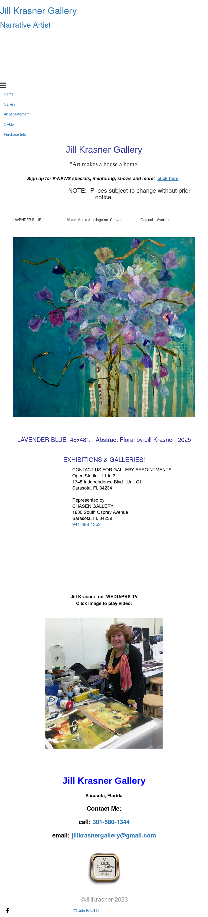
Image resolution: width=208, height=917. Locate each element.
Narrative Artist (25, 24)
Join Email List (89, 910)
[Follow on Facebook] (8, 910)
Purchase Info (15, 76)
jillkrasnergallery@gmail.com (114, 835)
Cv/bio (9, 66)
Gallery (9, 46)
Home (8, 36)
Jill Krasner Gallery (38, 10)
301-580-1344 (111, 821)
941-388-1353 (86, 524)
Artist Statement (16, 56)
